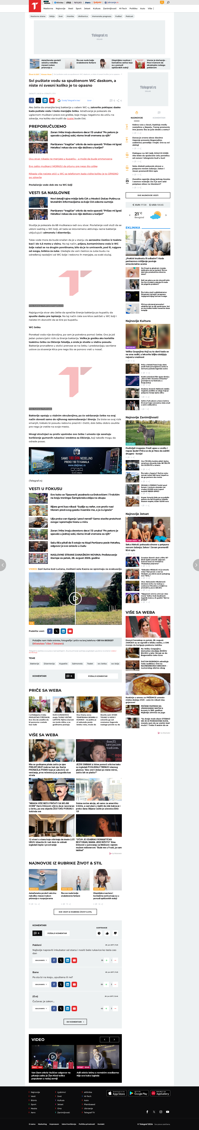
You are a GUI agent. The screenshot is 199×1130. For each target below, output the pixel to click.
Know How (46, 74)
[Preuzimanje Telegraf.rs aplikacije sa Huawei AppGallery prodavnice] (160, 1093)
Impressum (54, 1124)
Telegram (58, 643)
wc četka (102, 663)
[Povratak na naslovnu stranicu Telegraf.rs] (35, 6)
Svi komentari (75, 1021)
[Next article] (196, 565)
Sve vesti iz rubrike (75, 912)
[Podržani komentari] (107, 933)
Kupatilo (63, 663)
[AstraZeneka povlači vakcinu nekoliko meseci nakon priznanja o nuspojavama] (34, 64)
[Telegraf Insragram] (161, 1112)
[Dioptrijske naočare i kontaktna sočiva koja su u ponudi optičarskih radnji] (105, 64)
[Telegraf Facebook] (147, 1112)
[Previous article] (3, 565)
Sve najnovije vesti (148, 195)
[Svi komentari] (99, 933)
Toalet (90, 663)
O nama (32, 1124)
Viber (48, 643)
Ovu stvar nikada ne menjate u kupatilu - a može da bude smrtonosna (70, 158)
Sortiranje (101, 928)
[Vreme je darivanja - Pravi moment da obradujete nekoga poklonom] (140, 64)
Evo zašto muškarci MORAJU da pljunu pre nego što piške (63, 166)
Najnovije (138, 321)
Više (150, 8)
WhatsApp (38, 643)
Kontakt (101, 1124)
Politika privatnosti (87, 1124)
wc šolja (115, 663)
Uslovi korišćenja (69, 1124)
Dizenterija (49, 663)
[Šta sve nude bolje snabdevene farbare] (69, 64)
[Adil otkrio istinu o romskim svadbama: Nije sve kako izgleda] (98, 1057)
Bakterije (34, 663)
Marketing (42, 1124)
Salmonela (77, 663)
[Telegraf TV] (167, 1112)
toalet (70, 118)
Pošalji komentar (97, 676)
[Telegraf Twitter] (154, 1112)
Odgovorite (41, 960)
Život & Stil (34, 74)
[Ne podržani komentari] (115, 933)
